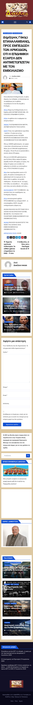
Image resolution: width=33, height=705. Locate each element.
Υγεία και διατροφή (17, 33)
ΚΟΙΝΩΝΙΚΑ (7, 562)
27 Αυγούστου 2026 (12, 573)
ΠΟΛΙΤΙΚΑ (16, 584)
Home (12, 701)
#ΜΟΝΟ (6, 124)
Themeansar (24, 696)
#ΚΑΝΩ (6, 222)
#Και (5, 172)
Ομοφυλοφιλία (8, 565)
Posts (16, 701)
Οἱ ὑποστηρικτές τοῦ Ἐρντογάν (13, 588)
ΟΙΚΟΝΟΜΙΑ (13, 603)
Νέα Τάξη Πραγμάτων (16, 562)
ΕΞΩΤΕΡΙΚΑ (7, 603)
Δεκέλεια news (16, 76)
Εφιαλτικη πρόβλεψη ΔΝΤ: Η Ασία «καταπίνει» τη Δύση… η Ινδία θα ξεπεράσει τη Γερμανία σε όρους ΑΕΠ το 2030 (16, 667)
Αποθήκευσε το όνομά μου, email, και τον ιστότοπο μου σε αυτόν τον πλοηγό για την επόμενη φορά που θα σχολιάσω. (15, 417)
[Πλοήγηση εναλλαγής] (15, 22)
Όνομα (5, 387)
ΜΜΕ (12, 584)
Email (5, 395)
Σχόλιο (5, 352)
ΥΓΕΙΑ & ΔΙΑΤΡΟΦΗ (7, 33)
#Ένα (5, 198)
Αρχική (20, 701)
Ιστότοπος (6, 403)
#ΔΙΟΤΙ (6, 131)
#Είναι (6, 110)
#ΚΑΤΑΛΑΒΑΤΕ (8, 190)
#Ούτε (5, 118)
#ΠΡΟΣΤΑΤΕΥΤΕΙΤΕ (10, 233)
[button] (27, 22)
